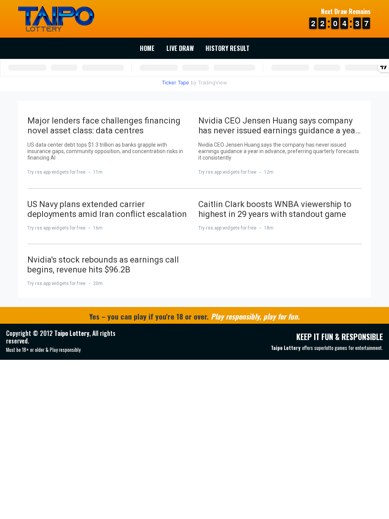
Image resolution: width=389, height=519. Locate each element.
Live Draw (180, 48)
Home (147, 48)
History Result (228, 48)
